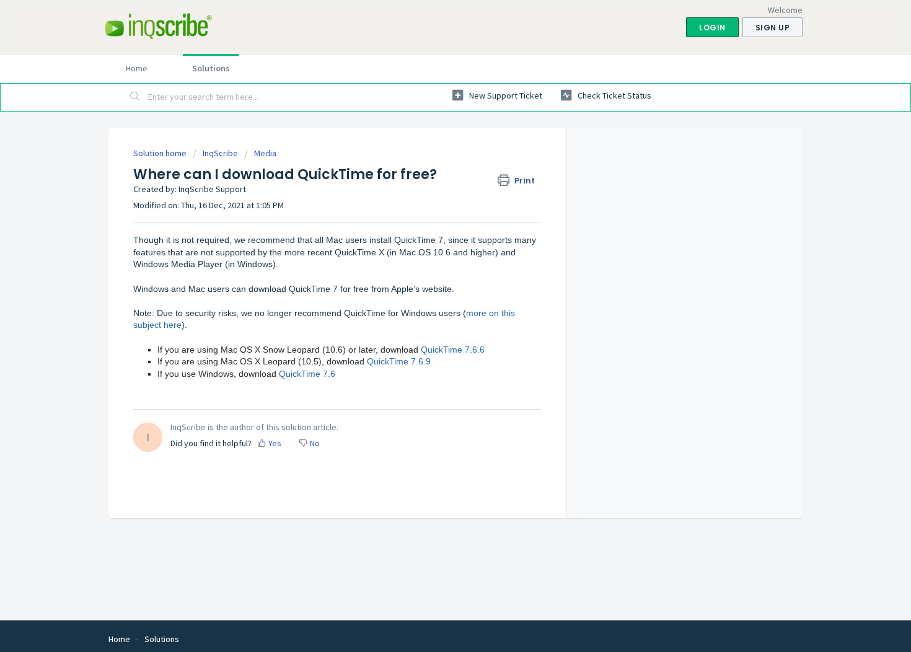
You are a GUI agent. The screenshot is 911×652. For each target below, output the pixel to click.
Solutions (211, 68)
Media (265, 153)
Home (136, 68)
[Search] (135, 97)
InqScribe (220, 153)
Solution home (160, 153)
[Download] (432, 162)
